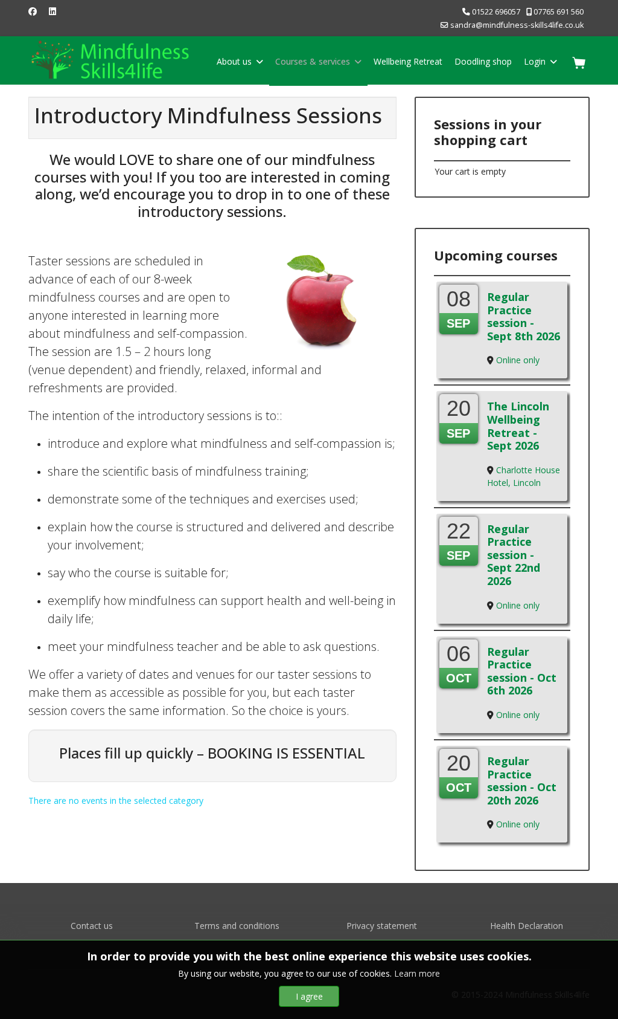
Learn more (417, 973)
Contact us (92, 925)
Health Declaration (526, 925)
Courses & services (312, 61)
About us (234, 61)
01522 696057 (496, 12)
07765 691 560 (559, 12)
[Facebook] (32, 11)
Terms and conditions (236, 925)
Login (535, 61)
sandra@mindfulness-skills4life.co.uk (517, 25)
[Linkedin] (52, 11)
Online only (518, 360)
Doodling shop (483, 61)
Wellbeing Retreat (408, 61)
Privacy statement (381, 925)
